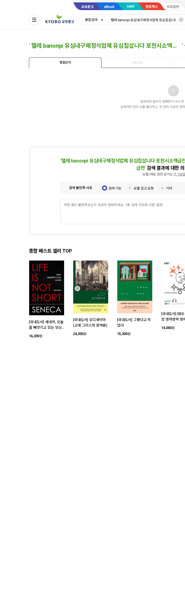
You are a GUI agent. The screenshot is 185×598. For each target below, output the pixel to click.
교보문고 (87, 7)
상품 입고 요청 (144, 188)
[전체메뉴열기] (34, 19)
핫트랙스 (151, 7)
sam (130, 6)
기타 (169, 188)
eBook (109, 7)
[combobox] (93, 19)
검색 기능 (114, 188)
